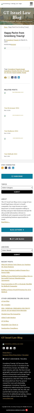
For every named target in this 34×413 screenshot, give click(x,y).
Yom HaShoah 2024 (10, 154)
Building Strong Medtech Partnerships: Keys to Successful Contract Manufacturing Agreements (16, 278)
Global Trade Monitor (8, 318)
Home (5, 27)
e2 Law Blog (5, 301)
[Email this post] (9, 77)
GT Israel (26, 71)
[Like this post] (16, 77)
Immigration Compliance (9, 328)
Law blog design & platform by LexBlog (15, 410)
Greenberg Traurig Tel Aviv (13, 71)
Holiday (13, 44)
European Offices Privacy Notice (12, 355)
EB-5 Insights (5, 305)
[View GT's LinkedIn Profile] (13, 168)
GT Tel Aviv (8, 73)
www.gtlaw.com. (8, 398)
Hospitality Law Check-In (9, 325)
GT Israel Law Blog (17, 15)
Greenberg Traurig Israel (16, 69)
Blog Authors (12, 229)
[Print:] (5, 77)
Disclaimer (26, 355)
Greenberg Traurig (12, 40)
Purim (24, 73)
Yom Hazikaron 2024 (11, 131)
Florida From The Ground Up (10, 314)
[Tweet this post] (12, 77)
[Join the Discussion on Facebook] (10, 168)
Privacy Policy (6, 352)
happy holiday (16, 73)
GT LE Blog (5, 321)
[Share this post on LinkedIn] (19, 77)
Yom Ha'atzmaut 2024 (11, 108)
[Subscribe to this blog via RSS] (2, 168)
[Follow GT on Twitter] (6, 168)
